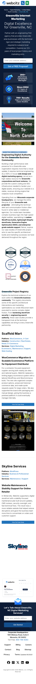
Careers (28, 645)
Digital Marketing (15, 10)
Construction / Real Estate (20, 341)
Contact (8, 650)
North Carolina (12, 12)
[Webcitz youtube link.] (27, 662)
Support (7, 645)
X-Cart (25, 339)
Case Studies (22, 102)
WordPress (14, 471)
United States (26, 10)
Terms (23, 655)
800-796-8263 (22, 640)
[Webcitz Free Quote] (27, 3)
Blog (18, 650)
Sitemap (28, 650)
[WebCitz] (10, 3)
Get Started (18, 625)
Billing (18, 645)
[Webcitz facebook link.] (8, 662)
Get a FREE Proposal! (18, 66)
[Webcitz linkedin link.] (22, 662)
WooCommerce (16, 339)
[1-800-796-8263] (23, 3)
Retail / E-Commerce (10, 344)
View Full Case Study (18, 404)
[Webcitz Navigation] (31, 3)
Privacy (7, 655)
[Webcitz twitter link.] (17, 662)
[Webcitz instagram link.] (13, 662)
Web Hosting (7, 351)
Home (6, 10)
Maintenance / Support (21, 349)
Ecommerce (6, 349)
